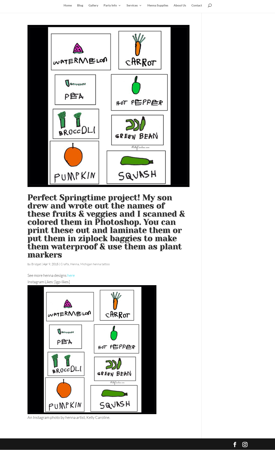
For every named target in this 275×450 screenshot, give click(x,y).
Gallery (93, 5)
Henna (74, 264)
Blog (80, 5)
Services (132, 5)
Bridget (36, 264)
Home (68, 5)
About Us (180, 5)
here (71, 275)
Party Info (110, 5)
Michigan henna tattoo (95, 264)
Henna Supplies (157, 5)
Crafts (65, 264)
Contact (196, 5)
